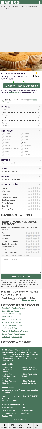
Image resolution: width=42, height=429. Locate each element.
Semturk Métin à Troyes (11, 314)
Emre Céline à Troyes (10, 311)
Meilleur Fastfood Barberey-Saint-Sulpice (9, 369)
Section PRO (7, 416)
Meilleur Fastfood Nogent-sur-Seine (28, 382)
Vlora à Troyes (7, 317)
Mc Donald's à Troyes (10, 328)
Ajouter (37, 427)
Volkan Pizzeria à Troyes (11, 322)
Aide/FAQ (25, 413)
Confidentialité (27, 410)
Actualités (12, 427)
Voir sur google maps (29, 300)
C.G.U (23, 407)
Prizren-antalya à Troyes (12, 325)
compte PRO (14, 93)
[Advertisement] (21, 31)
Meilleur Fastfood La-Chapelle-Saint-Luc (29, 375)
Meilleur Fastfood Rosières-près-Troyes (29, 368)
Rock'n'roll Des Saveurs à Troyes (15, 331)
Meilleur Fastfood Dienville (9, 382)
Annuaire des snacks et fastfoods (12, 2)
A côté (29, 427)
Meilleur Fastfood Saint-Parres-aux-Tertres (9, 376)
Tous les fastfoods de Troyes (13, 308)
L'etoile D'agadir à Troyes (12, 337)
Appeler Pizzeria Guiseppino (23, 85)
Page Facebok (7, 407)
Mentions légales (9, 413)
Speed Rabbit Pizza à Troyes (13, 334)
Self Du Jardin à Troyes (11, 320)
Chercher (4, 427)
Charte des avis (21, 286)
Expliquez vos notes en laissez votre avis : (15, 256)
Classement (20, 427)
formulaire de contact (11, 400)
